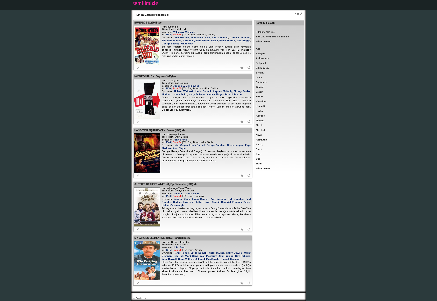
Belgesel (261, 63)
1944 (168, 34)
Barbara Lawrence (183, 202)
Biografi (260, 72)
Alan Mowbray (208, 256)
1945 (168, 142)
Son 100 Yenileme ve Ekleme (272, 36)
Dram (259, 77)
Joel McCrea (181, 37)
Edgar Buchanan (171, 40)
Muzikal (260, 130)
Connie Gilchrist (221, 202)
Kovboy (260, 115)
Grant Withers (186, 259)
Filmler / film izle (265, 31)
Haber (259, 96)
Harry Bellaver (197, 94)
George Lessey (170, 43)
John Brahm (180, 139)
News (259, 134)
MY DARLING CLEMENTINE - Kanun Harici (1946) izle (162, 237)
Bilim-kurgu (262, 67)
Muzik (259, 125)
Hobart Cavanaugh (173, 205)
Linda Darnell (220, 37)
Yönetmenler (263, 41)
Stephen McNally (222, 91)
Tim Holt (178, 256)
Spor (258, 154)
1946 (168, 250)
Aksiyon (260, 53)
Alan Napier (179, 148)
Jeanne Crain (182, 199)
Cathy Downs (234, 252)
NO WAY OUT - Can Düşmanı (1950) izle (154, 76)
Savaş (259, 144)
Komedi (260, 106)
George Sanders (216, 145)
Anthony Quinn (192, 40)
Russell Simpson (230, 259)
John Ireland (226, 256)
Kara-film (261, 101)
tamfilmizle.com (266, 22)
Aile (258, 48)
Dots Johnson (233, 94)
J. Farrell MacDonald (207, 259)
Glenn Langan (235, 145)
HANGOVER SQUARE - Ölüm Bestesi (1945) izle (159, 130)
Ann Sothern (218, 199)
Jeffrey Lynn (203, 202)
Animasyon (262, 58)
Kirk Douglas (236, 199)
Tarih (259, 163)
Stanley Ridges (215, 94)
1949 (168, 196)
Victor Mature (216, 252)
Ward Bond (191, 256)
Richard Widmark (183, 91)
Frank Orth (187, 43)
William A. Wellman (184, 32)
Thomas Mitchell (240, 37)
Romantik (261, 139)
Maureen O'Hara (200, 37)
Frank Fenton (227, 40)
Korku (259, 111)
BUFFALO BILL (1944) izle (147, 22)
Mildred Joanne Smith (174, 94)
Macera (260, 120)
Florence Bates (241, 202)
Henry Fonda (181, 252)
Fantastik (261, 82)
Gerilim (260, 87)
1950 (168, 88)
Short (259, 149)
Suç (258, 158)
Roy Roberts (242, 256)
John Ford (179, 247)
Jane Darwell (169, 259)
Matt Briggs (243, 40)
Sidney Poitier (242, 91)
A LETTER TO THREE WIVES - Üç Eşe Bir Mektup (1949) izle (165, 184)
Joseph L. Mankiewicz (186, 85)
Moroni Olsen (210, 40)
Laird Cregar (180, 145)
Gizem (259, 91)
